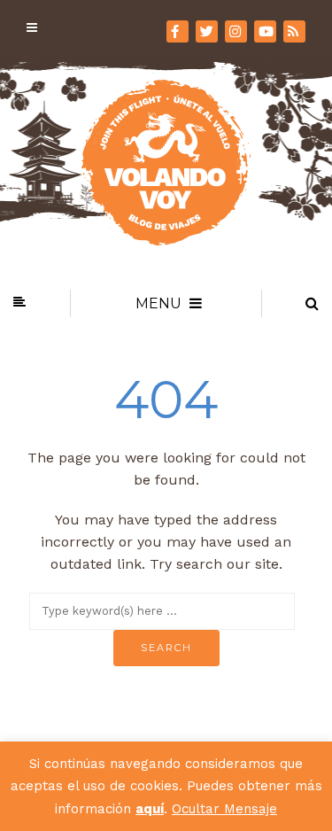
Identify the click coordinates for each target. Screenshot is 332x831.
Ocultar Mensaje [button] (224, 809)
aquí (149, 809)
